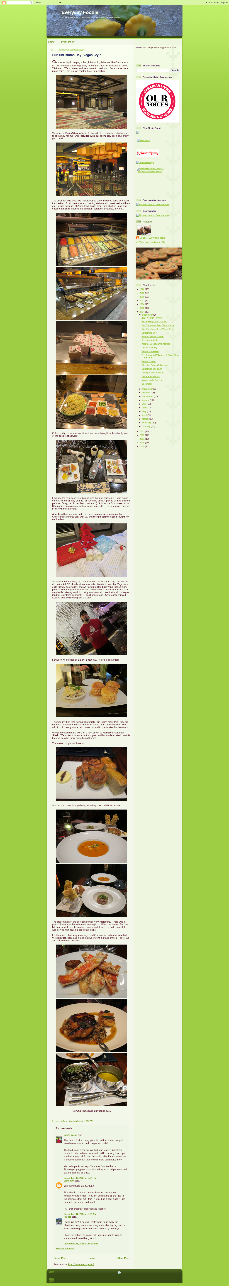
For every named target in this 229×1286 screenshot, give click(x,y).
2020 (142, 289)
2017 (142, 300)
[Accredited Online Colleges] (150, 169)
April (144, 415)
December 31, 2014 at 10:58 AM (81, 1243)
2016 (142, 304)
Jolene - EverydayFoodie (152, 238)
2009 (142, 446)
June (145, 407)
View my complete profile (152, 242)
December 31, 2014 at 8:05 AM (80, 1214)
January (146, 426)
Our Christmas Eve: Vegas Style (158, 329)
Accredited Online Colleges (150, 172)
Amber (67, 1216)
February (147, 422)
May (144, 411)
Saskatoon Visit (149, 340)
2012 (142, 435)
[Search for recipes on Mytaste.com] (145, 162)
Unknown (69, 1180)
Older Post (123, 1258)
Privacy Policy (67, 42)
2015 (142, 308)
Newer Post (60, 1258)
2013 (142, 431)
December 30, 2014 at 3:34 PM (80, 1178)
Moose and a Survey (152, 380)
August (146, 400)
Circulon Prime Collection (154, 365)
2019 (142, 293)
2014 (142, 312)
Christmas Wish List (152, 369)
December (147, 315)
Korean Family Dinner (153, 336)
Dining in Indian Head (152, 372)
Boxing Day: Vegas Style (154, 321)
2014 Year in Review (152, 318)
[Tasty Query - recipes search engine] (147, 156)
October (146, 392)
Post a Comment (65, 1248)
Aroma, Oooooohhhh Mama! (156, 344)
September (148, 396)
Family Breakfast (150, 351)
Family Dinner (149, 361)
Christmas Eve (149, 333)
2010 (142, 442)
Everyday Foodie (80, 12)
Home (51, 42)
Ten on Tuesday (149, 347)
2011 (142, 439)
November (147, 389)
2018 (142, 297)
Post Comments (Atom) (81, 1264)
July (144, 404)
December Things (151, 376)
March (145, 419)
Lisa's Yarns (70, 1135)
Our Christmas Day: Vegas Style (158, 325)
